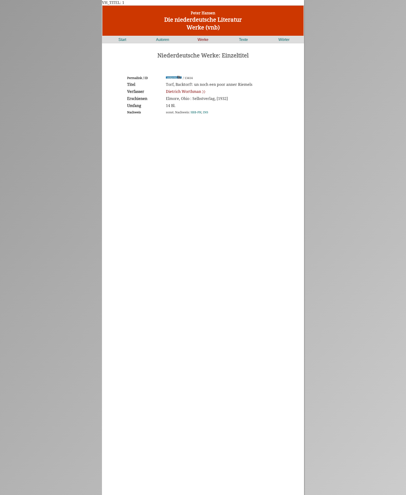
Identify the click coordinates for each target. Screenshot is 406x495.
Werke (203, 40)
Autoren (162, 40)
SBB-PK (196, 112)
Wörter (283, 40)
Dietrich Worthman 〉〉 (185, 91)
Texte (243, 40)
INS (205, 112)
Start (122, 40)
